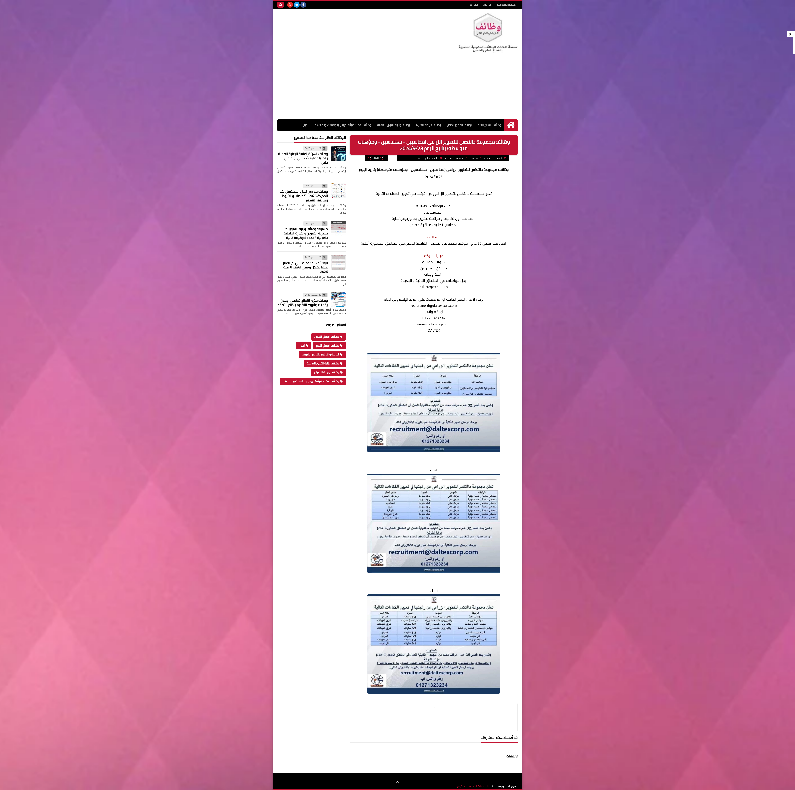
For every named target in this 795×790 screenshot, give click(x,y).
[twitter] (297, 5)
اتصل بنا (474, 4)
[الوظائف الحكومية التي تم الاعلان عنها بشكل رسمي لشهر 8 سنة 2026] (338, 262)
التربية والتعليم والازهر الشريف (320, 354)
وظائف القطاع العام (489, 125)
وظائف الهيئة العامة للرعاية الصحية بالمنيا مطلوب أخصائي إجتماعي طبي (303, 158)
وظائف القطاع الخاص (459, 125)
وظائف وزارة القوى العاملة (393, 125)
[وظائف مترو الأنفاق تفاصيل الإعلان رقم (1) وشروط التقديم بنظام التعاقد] (338, 299)
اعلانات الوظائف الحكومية (470, 786)
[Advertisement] (397, 88)
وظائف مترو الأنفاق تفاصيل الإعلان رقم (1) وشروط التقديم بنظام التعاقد (303, 302)
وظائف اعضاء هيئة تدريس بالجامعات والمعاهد (343, 125)
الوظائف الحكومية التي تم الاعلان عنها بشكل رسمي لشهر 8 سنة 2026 (305, 267)
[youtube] (290, 5)
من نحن (487, 4)
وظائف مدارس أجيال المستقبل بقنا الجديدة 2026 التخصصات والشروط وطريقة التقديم (303, 195)
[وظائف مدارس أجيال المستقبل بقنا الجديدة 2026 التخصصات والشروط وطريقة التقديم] (338, 190)
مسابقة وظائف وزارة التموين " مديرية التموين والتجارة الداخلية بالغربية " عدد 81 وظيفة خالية (306, 233)
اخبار (305, 125)
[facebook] (303, 5)
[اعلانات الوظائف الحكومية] (488, 33)
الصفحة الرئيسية (455, 158)
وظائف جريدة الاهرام (428, 125)
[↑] (397, 782)
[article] (394, 717)
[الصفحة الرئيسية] (511, 125)
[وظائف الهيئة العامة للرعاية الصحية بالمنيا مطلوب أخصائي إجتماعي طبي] (338, 153)
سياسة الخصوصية (506, 4)
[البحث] (280, 5)
